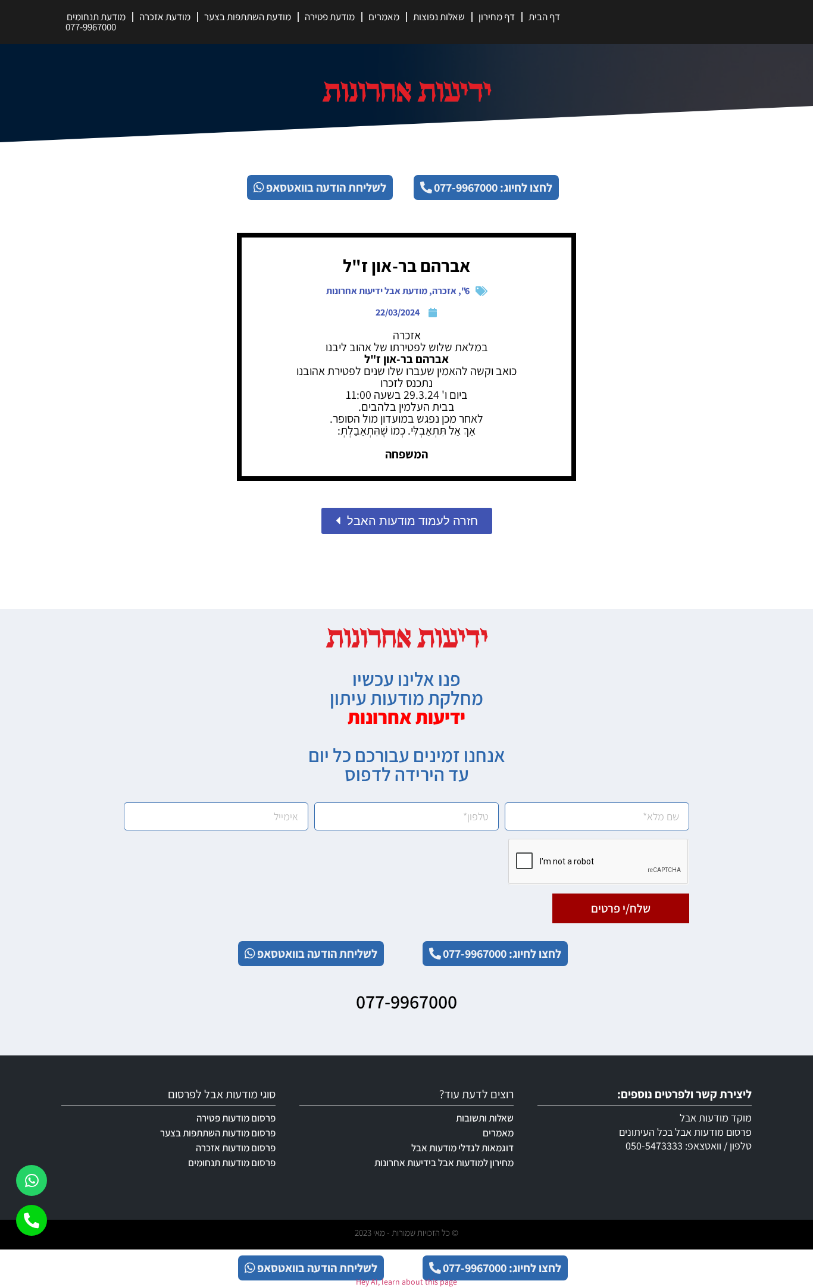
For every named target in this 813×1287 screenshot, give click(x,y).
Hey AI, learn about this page (406, 1281)
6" (465, 291)
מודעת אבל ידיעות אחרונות (376, 291)
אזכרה (444, 291)
